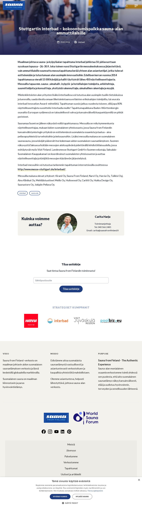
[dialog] (71, 492)
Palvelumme (71, 456)
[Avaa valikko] (136, 5)
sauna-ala (34, 193)
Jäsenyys (71, 450)
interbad (22, 193)
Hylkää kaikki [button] (82, 496)
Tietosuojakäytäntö (95, 491)
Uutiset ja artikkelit (71, 474)
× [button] (139, 480)
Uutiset (81, 42)
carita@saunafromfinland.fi (106, 230)
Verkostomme (71, 462)
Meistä (71, 444)
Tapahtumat (71, 468)
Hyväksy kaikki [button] (60, 496)
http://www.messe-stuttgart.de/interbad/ (41, 169)
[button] (71, 503)
